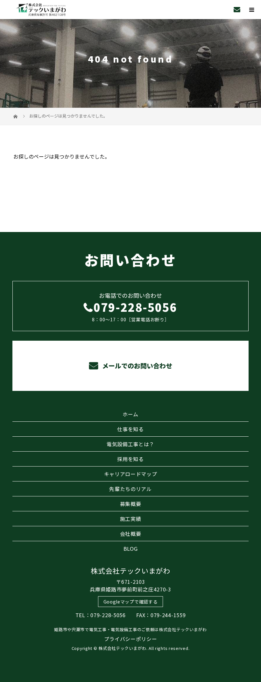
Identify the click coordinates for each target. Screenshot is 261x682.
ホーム (130, 414)
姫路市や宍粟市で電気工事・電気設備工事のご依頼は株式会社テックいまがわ (130, 629)
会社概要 (130, 533)
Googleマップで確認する (130, 601)
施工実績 (130, 518)
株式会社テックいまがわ (130, 570)
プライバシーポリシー (130, 639)
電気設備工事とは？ (130, 444)
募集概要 (130, 504)
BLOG (130, 548)
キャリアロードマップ (130, 474)
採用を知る (130, 459)
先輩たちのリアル (130, 489)
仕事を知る (130, 429)
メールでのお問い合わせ (136, 365)
